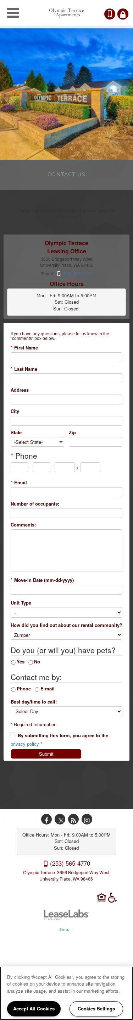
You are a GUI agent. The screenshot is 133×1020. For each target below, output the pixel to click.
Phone (24, 688)
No (37, 661)
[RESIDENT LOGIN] (122, 14)
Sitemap (64, 929)
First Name (24, 347)
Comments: (23, 525)
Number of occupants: (35, 504)
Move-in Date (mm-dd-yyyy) (42, 580)
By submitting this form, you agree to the (63, 735)
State (16, 432)
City (15, 411)
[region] (66, 993)
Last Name (24, 369)
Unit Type (21, 603)
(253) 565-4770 (114, 14)
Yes (20, 661)
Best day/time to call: (34, 702)
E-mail (47, 688)
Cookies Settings (96, 1008)
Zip (72, 432)
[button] (46, 819)
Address (20, 390)
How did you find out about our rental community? (66, 625)
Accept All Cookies (34, 1008)
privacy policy (25, 743)
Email (19, 482)
